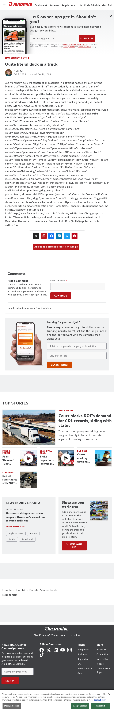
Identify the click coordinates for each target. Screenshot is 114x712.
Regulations (65, 410)
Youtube (33, 533)
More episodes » (15, 526)
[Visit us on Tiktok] (41, 654)
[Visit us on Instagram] (69, 649)
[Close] (109, 694)
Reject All (100, 706)
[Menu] (4, 5)
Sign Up (10, 680)
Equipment (8, 472)
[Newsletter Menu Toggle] (110, 5)
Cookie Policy (100, 700)
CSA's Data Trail (46, 452)
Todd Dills (19, 70)
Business (82, 451)
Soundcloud (27, 539)
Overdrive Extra (17, 58)
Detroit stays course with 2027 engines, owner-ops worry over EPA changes (10, 479)
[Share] (51, 236)
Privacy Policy (69, 46)
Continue (60, 295)
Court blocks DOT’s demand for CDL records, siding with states (85, 420)
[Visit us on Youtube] (62, 649)
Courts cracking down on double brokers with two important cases (85, 458)
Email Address (58, 280)
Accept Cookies (80, 706)
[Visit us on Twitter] (48, 649)
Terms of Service (84, 46)
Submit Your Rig (74, 546)
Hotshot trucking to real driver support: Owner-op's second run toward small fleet (25, 517)
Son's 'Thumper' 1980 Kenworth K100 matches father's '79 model (9, 460)
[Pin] (74, 236)
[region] (57, 701)
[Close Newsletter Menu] (111, 16)
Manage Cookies (11, 706)
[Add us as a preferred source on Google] (44, 236)
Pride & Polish (6, 452)
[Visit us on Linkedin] (56, 649)
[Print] (36, 236)
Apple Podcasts (15, 533)
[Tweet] (67, 236)
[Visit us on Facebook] (41, 649)
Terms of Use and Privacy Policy (75, 44)
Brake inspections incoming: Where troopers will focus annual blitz (47, 460)
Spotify (11, 539)
